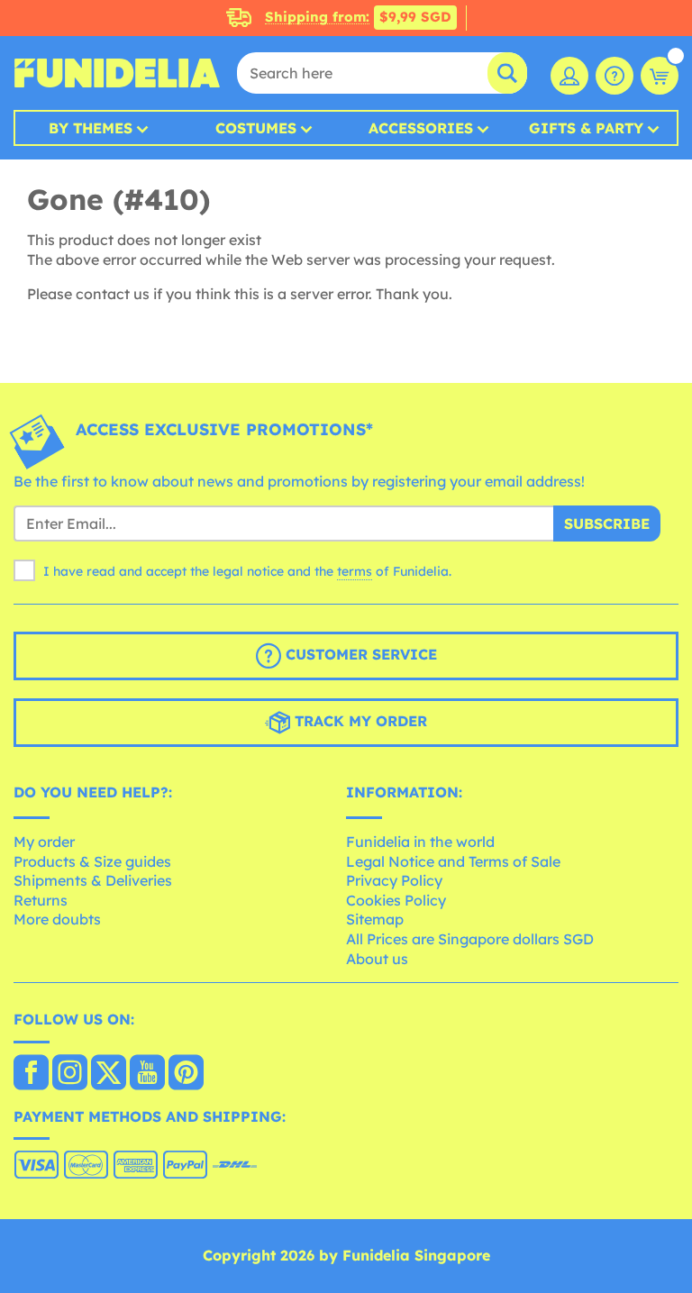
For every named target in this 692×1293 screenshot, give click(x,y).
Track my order (358, 722)
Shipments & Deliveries (93, 880)
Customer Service (359, 655)
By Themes (90, 128)
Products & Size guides (92, 861)
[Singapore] (31, 1074)
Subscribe (607, 523)
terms (354, 571)
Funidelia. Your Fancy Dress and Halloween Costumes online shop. (117, 73)
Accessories (421, 128)
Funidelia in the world (420, 842)
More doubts (57, 919)
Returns (41, 900)
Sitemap (375, 919)
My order (44, 842)
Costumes (255, 128)
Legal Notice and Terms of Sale (453, 861)
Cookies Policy (396, 900)
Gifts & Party (586, 128)
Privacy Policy (394, 880)
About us (377, 959)
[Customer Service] (614, 76)
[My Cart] (659, 76)
